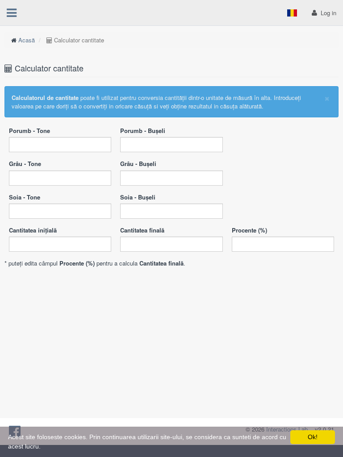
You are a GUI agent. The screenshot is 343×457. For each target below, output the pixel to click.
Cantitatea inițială (33, 230)
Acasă (26, 40)
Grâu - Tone (25, 163)
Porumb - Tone (29, 130)
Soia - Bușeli (137, 197)
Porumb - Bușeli (142, 130)
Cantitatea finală (142, 230)
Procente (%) (249, 230)
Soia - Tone (24, 197)
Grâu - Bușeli (138, 163)
